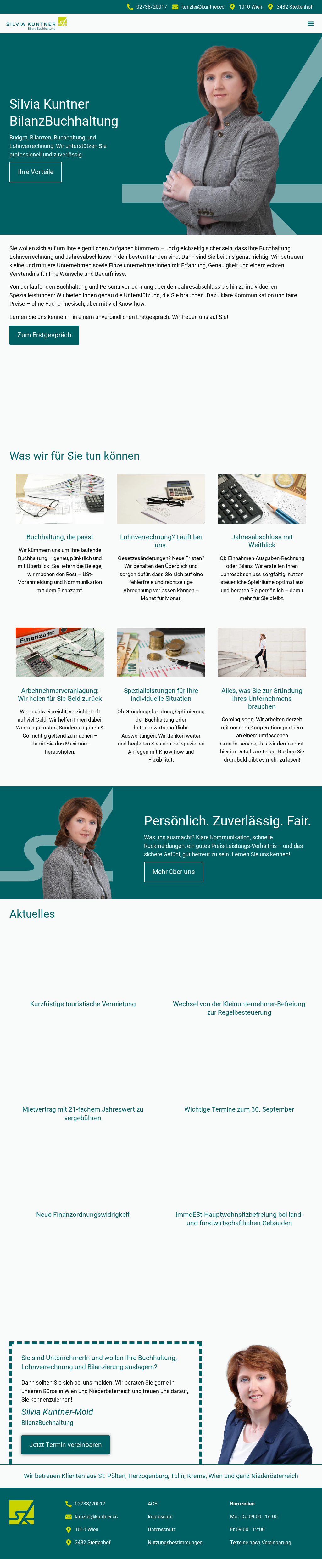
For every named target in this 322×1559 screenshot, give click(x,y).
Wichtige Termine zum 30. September (239, 1109)
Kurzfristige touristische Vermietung (83, 1004)
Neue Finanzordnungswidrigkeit (83, 1214)
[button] (310, 23)
